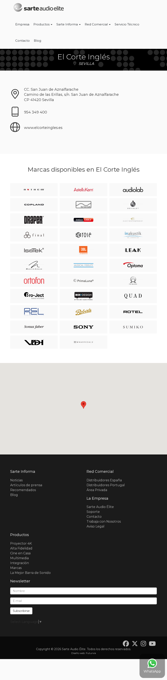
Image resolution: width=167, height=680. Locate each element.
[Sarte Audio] (38, 8)
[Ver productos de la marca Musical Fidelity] (83, 265)
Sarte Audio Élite (100, 507)
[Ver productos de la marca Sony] (83, 327)
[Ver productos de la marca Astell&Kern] (83, 189)
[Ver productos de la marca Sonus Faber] (34, 327)
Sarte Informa (67, 24)
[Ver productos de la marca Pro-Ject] (34, 296)
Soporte (93, 512)
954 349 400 (35, 112)
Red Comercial (97, 24)
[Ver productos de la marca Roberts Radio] (83, 311)
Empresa (22, 24)
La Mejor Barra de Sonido (30, 573)
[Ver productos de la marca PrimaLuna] (83, 280)
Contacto (22, 40)
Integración (19, 563)
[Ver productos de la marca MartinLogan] (34, 265)
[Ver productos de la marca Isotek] (34, 250)
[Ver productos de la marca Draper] (34, 219)
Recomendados (23, 490)
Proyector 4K (21, 543)
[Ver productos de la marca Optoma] (133, 265)
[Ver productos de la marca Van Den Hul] (34, 342)
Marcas (16, 568)
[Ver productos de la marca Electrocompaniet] (133, 219)
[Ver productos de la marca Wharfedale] (83, 342)
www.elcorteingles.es (43, 127)
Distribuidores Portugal (106, 485)
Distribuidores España (104, 480)
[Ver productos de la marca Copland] (34, 204)
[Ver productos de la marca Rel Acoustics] (34, 311)
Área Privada (97, 490)
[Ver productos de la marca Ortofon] (34, 280)
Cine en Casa (20, 553)
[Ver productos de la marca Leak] (133, 250)
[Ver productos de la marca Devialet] (133, 204)
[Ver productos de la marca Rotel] (133, 311)
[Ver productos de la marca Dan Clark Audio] (83, 204)
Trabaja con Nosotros (104, 521)
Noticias (16, 480)
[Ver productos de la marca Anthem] (34, 189)
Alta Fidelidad (21, 548)
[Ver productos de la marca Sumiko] (133, 327)
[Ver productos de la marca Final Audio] (34, 235)
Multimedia (19, 558)
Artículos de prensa (26, 485)
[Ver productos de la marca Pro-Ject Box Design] (83, 296)
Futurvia (91, 653)
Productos (41, 24)
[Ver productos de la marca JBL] (83, 250)
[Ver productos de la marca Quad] (133, 296)
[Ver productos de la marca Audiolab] (133, 189)
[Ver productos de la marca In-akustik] (133, 235)
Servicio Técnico (127, 24)
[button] (83, 405)
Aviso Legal (95, 526)
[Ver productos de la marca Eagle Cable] (83, 219)
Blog (37, 40)
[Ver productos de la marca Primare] (133, 280)
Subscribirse (21, 611)
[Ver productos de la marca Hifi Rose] (83, 235)
